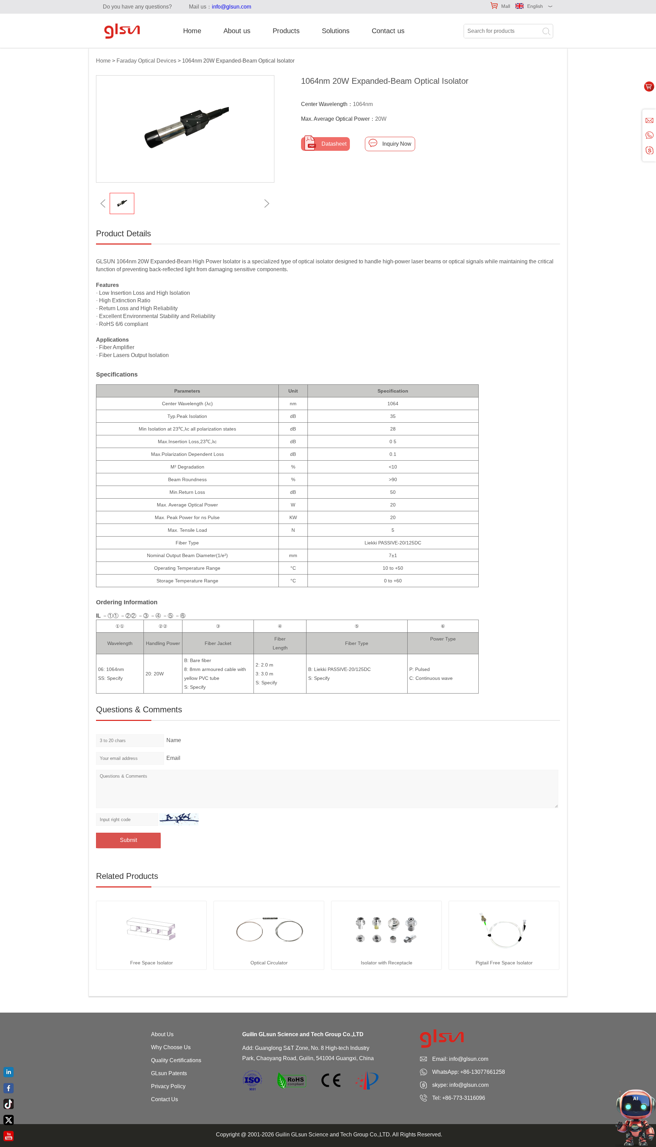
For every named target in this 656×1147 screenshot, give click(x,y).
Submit (128, 840)
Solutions (336, 31)
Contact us (388, 31)
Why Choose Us (171, 1047)
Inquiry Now (396, 144)
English (535, 6)
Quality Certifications (176, 1060)
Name (173, 740)
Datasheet (334, 144)
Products (286, 31)
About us (236, 31)
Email (173, 758)
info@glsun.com (231, 7)
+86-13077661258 (482, 1072)
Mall (505, 6)
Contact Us (164, 1099)
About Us (162, 1034)
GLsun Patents (169, 1073)
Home (192, 31)
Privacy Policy (168, 1086)
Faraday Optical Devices (146, 61)
